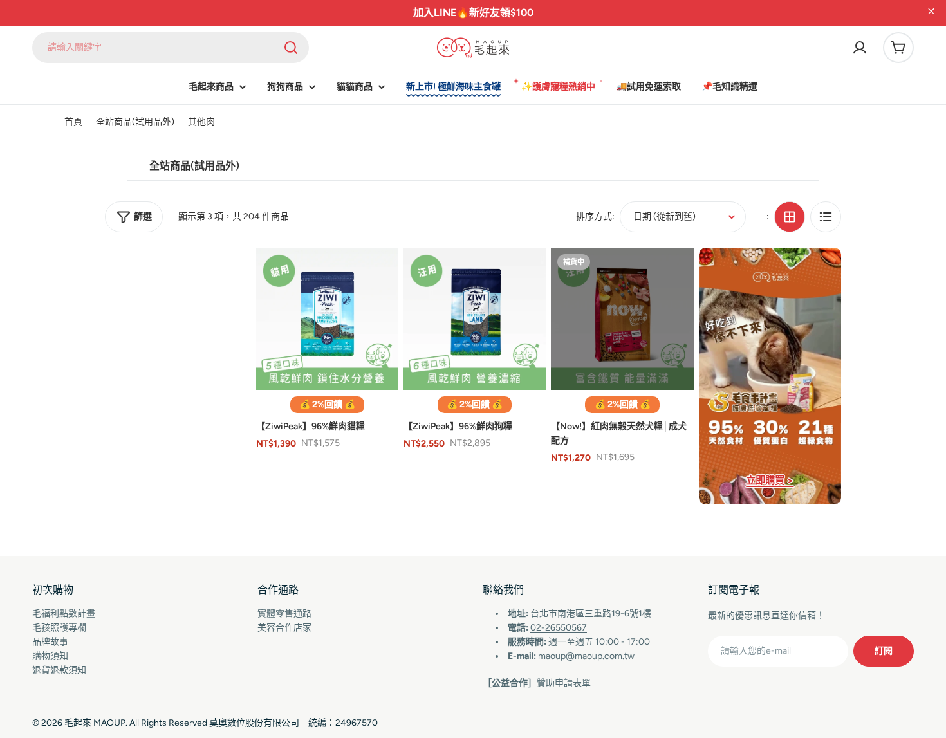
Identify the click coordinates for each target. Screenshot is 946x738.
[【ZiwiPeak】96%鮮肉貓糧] (327, 319)
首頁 (73, 121)
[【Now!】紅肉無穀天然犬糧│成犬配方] (622, 319)
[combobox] (170, 47)
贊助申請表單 (564, 683)
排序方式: (595, 216)
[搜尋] (291, 47)
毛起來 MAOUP (94, 722)
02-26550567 (558, 627)
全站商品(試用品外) (135, 121)
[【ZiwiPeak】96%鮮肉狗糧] (474, 319)
